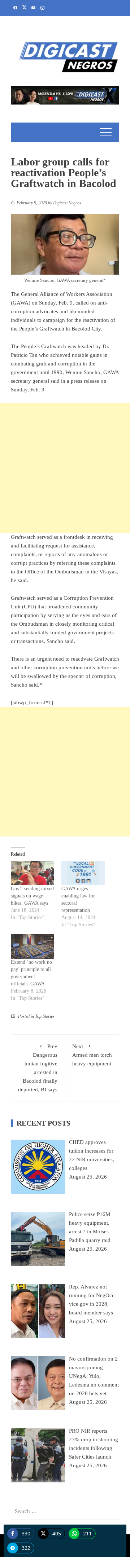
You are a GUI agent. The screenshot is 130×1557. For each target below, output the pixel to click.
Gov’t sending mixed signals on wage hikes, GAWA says (32, 896)
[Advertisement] (65, 468)
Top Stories (45, 1016)
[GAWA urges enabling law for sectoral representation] (83, 873)
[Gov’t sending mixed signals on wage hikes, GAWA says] (32, 873)
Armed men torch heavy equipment (92, 1054)
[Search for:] (65, 1511)
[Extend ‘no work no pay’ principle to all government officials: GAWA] (32, 946)
